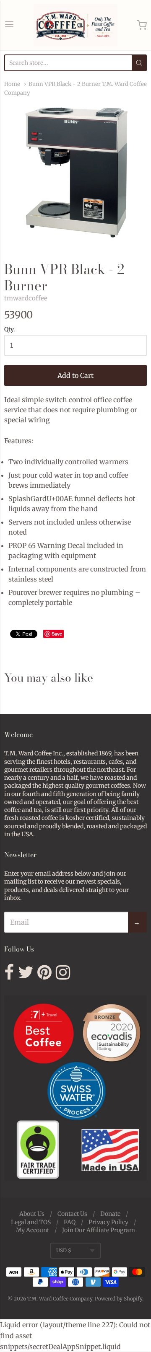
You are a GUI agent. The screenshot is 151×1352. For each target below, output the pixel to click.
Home (12, 84)
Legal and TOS (31, 1222)
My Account (32, 1230)
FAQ (70, 1222)
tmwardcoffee (25, 298)
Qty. (9, 329)
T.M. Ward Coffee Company (59, 1298)
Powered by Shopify (118, 1298)
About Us (31, 1214)
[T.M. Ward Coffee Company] (75, 25)
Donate (110, 1214)
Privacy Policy (108, 1222)
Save (57, 634)
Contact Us (72, 1214)
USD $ (63, 1250)
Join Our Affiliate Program (98, 1230)
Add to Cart (75, 375)
